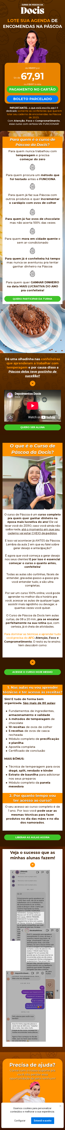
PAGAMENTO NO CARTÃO (32, 89)
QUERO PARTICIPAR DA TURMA (32, 298)
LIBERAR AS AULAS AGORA (32, 837)
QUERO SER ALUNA (32, 427)
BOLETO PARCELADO (32, 99)
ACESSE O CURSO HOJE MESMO (32, 671)
